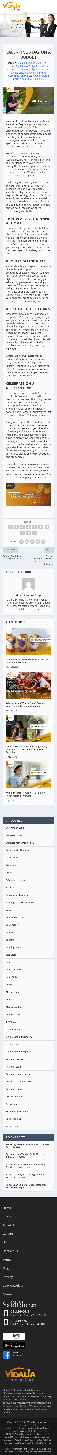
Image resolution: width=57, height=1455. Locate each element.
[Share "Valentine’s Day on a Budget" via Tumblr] (29, 527)
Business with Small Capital (20, 842)
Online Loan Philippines (18, 1051)
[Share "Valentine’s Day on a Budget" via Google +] (22, 527)
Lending (10, 939)
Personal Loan (13, 1066)
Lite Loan (11, 954)
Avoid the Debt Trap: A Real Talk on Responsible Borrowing (25, 794)
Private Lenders (14, 1096)
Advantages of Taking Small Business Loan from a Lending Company (26, 704)
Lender (9, 932)
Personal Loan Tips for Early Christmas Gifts (26, 1155)
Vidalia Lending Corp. (30, 62)
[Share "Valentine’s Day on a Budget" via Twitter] (16, 527)
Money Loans (13, 1014)
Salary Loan (12, 1104)
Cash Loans (12, 857)
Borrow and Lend (15, 827)
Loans (45, 69)
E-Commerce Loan (15, 880)
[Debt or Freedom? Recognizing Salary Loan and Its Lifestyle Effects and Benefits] (28, 728)
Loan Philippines (31, 69)
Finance (10, 887)
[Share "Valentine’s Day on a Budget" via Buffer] (47, 527)
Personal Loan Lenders (18, 1074)
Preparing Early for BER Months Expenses (27, 1144)
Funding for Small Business (20, 902)
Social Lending (13, 1118)
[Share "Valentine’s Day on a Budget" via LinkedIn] (41, 527)
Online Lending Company (19, 1036)
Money (9, 999)
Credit (9, 872)
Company (11, 865)
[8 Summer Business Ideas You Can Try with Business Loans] (28, 641)
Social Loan (12, 1126)
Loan (18, 69)
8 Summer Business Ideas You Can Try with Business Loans (27, 661)
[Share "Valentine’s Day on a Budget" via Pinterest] (35, 527)
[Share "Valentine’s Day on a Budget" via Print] (35, 533)
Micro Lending (13, 992)
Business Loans (14, 835)
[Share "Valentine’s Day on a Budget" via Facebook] (10, 527)
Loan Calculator (14, 969)
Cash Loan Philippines (28, 66)
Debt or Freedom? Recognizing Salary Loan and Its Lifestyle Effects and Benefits (26, 749)
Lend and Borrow (15, 917)
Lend (8, 910)
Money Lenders (14, 1006)
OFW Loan (11, 1021)
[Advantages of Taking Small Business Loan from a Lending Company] (28, 685)
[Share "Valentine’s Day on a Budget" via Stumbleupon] (22, 533)
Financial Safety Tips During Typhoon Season (25, 1176)
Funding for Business (17, 894)
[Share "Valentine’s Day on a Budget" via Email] (29, 533)
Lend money (12, 924)
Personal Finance (15, 1059)
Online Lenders (19, 72)
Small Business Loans (17, 1111)
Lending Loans (13, 947)
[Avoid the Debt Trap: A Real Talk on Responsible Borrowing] (28, 775)
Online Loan (27, 75)
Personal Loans (14, 1089)
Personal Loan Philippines (19, 1081)
